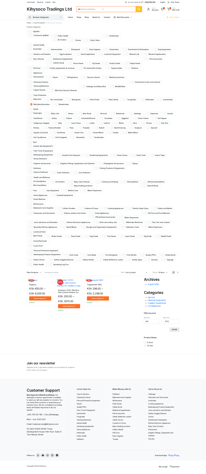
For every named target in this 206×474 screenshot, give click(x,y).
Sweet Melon (98, 133)
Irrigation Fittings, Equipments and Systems (77, 163)
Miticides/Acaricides (41, 104)
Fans (35, 190)
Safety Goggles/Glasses (64, 260)
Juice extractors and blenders (46, 222)
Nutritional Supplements (63, 59)
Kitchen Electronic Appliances (78, 222)
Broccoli (103, 113)
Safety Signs (137, 260)
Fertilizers (37, 168)
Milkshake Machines (134, 222)
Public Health (63, 36)
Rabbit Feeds (166, 236)
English (162, 2)
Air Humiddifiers (39, 181)
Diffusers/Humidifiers (156, 182)
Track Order (31, 2)
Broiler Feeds (57, 236)
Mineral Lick (134, 54)
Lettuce (107, 123)
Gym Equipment (52, 190)
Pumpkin (86, 128)
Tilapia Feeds (134, 63)
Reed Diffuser (152, 186)
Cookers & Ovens (91, 208)
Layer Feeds (130, 236)
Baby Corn (55, 113)
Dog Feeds (94, 236)
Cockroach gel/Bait (41, 35)
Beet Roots (87, 113)
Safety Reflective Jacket (113, 260)
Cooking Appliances (116, 208)
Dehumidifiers (132, 182)
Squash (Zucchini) (40, 133)
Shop (79, 17)
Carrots (170, 113)
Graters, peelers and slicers (75, 213)
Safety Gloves (39, 260)
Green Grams (143, 118)
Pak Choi (164, 123)
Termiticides (114, 36)
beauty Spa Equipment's (43, 146)
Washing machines (116, 77)
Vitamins (134, 68)
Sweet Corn (79, 133)
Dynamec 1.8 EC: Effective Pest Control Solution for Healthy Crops (68, 292)
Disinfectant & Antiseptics (138, 49)
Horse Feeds (78, 63)
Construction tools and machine (147, 82)
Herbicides (149, 100)
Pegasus (32, 285)
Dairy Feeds (75, 236)
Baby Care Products (82, 182)
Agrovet (151, 297)
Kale (60, 123)
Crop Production (39, 23)
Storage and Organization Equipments (101, 227)
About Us (40, 2)
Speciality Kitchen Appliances (45, 227)
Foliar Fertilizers (63, 173)
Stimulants (80, 137)
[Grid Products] (173, 272)
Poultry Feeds (114, 63)
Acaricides (37, 49)
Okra (135, 123)
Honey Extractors (40, 159)
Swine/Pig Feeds (40, 241)
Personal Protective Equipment (46, 251)
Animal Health (38, 45)
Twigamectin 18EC (94, 285)
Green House (122, 155)
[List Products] (177, 272)
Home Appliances (40, 195)
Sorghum (138, 128)
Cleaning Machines (41, 86)
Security (154, 260)
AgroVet (36, 31)
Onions (149, 123)
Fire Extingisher (112, 255)
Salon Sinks (95, 40)
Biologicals (75, 49)
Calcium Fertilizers (40, 172)
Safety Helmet (88, 260)
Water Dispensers (94, 190)
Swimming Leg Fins (61, 264)
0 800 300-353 (150, 2)
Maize (121, 123)
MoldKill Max (120, 86)
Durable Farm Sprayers (71, 155)
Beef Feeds (37, 236)
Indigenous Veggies (41, 123)
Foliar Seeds (113, 100)
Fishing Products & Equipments (112, 168)
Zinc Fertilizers (84, 173)
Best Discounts (123, 17)
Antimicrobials (56, 49)
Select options (39, 298)
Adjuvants (37, 99)
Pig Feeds (96, 63)
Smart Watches (39, 199)
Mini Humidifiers (39, 185)
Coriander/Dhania (88, 118)
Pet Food (36, 68)
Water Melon (133, 133)
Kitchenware (38, 204)
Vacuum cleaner (93, 77)
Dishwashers (38, 77)
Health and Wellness (41, 177)
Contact (48, 2)
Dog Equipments (164, 49)
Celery (54, 118)
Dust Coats (74, 255)
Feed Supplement (88, 54)
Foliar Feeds (94, 100)
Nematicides (64, 104)
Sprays (135, 163)
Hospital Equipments (65, 195)
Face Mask (92, 255)
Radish (101, 128)
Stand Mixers (71, 227)
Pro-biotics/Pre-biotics (93, 68)
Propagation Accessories (114, 163)
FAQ (54, 2)
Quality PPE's (151, 255)
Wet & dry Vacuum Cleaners (66, 90)
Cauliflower (38, 118)
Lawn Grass (76, 123)
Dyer (35, 142)
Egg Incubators (66, 54)
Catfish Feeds (58, 63)
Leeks (92, 123)
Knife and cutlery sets (108, 222)
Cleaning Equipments (157, 300)
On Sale (150, 346)
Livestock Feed (39, 232)
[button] (173, 9)
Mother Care (73, 190)
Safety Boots (170, 255)
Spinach (154, 128)
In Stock (150, 342)
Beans (70, 113)
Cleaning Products (40, 82)
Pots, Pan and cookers (161, 222)
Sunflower (61, 133)
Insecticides (168, 100)
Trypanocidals (116, 68)
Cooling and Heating (110, 182)
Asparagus (37, 113)
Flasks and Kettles (165, 208)
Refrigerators (72, 77)
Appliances (37, 73)
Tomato (116, 133)
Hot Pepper (162, 118)
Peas (72, 128)
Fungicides (131, 100)
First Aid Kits (131, 255)
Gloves (78, 40)
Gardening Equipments (99, 155)
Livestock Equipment (112, 54)
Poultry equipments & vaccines (62, 68)
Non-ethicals (38, 59)
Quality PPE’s (81, 407)
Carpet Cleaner (39, 90)
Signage (170, 260)
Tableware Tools (132, 227)
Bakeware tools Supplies (43, 208)
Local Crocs (38, 246)
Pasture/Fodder (55, 128)
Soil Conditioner (39, 137)
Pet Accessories (155, 59)
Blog (87, 17)
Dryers (55, 77)
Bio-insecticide (57, 100)
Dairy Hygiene (94, 49)
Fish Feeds (111, 236)
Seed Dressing (120, 128)
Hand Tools (141, 155)
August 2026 (153, 284)
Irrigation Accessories (42, 163)
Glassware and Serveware (44, 213)
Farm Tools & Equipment (43, 151)
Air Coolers (62, 40)
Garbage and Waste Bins (96, 86)
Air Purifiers (60, 182)
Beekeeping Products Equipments (47, 254)
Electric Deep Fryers (141, 208)
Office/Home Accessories (105, 217)
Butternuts (120, 113)
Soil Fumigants (61, 137)
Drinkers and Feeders (42, 54)
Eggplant (125, 118)
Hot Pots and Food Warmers (159, 213)
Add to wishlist (50, 281)
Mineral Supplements (157, 54)
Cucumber (108, 118)
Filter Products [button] (32, 272)
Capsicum (154, 113)
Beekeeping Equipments (43, 155)
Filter (174, 329)
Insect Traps (160, 155)
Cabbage (137, 113)
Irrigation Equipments (157, 303)
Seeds (35, 109)
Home (70, 17)
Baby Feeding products (83, 186)
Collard (69, 118)
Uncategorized (154, 306)
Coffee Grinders (68, 208)
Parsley (36, 128)
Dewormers (114, 49)
